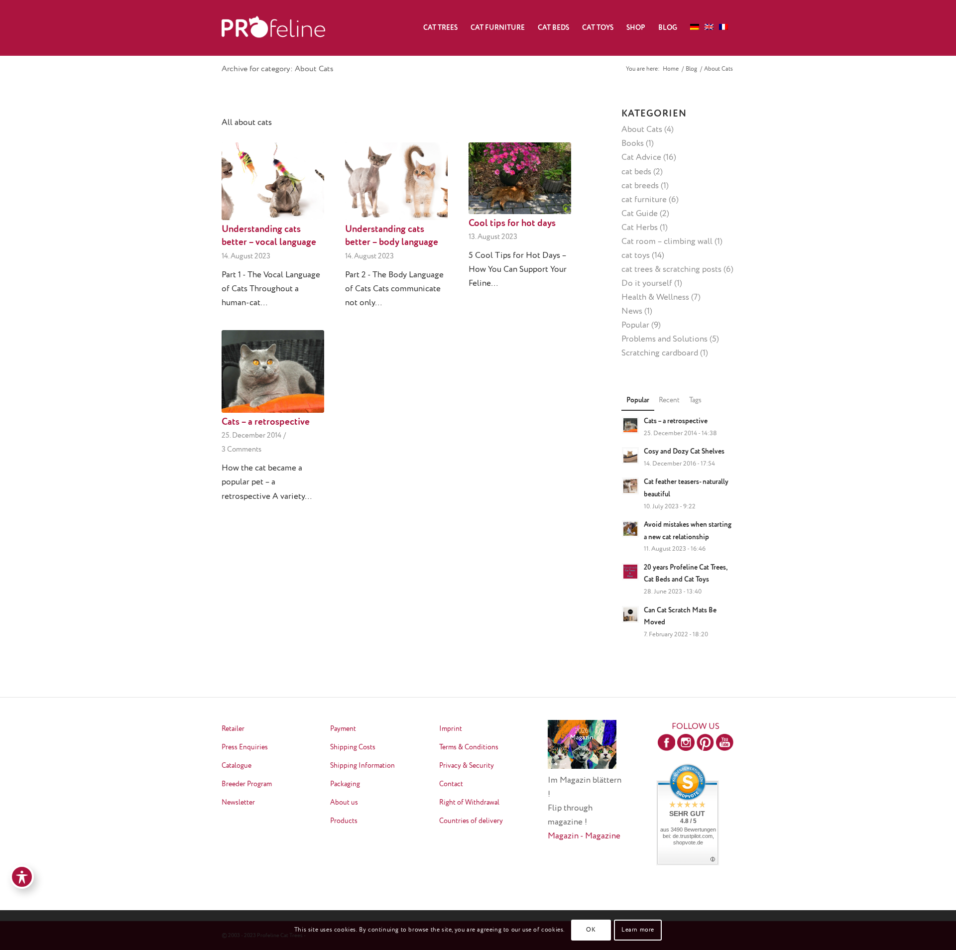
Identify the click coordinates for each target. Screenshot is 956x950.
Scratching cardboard (659, 353)
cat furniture (644, 200)
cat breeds (640, 186)
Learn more (637, 930)
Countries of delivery (471, 821)
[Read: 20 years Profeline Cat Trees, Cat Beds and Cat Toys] (630, 572)
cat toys (635, 255)
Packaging (345, 784)
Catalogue (236, 765)
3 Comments (241, 449)
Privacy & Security (466, 765)
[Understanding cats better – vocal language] (273, 181)
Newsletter (238, 802)
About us (344, 802)
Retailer (233, 728)
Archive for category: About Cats (278, 69)
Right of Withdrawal (469, 802)
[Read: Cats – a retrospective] (630, 425)
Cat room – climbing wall (667, 242)
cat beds (636, 172)
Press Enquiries (245, 747)
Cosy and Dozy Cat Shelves (684, 451)
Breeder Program (247, 784)
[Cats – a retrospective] (273, 371)
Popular (635, 325)
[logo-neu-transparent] (273, 27)
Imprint (450, 728)
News (631, 311)
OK (591, 930)
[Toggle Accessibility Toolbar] (22, 877)
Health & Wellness (655, 297)
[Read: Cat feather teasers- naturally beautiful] (630, 486)
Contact (451, 784)
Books (632, 143)
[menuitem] (440, 27)
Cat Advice (641, 157)
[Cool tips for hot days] (520, 178)
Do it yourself (646, 283)
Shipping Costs (352, 747)
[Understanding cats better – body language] (396, 181)
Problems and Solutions (664, 339)
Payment (343, 728)
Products (344, 821)
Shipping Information (362, 765)
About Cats (641, 129)
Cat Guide (639, 214)
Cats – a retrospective (266, 422)
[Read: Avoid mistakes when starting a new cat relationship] (630, 529)
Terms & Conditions (468, 747)
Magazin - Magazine (584, 836)
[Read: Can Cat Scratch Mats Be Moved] (630, 614)
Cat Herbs (639, 228)
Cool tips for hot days (512, 223)
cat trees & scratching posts (671, 269)
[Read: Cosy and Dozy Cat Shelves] (630, 456)
